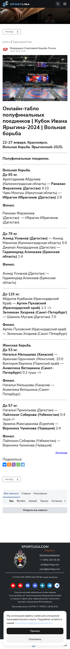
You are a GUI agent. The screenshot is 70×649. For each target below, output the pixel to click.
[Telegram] (23, 465)
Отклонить (35, 639)
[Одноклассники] (9, 465)
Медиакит (50, 550)
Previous (5, 501)
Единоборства (22, 42)
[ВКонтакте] (5, 465)
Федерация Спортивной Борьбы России (33, 48)
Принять (35, 631)
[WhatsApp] (18, 465)
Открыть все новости (35, 510)
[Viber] (14, 465)
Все (11, 501)
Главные (26, 493)
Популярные (40, 493)
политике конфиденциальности (33, 623)
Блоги (6, 42)
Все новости (11, 493)
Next (65, 501)
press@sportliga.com (50, 569)
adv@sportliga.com (50, 564)
